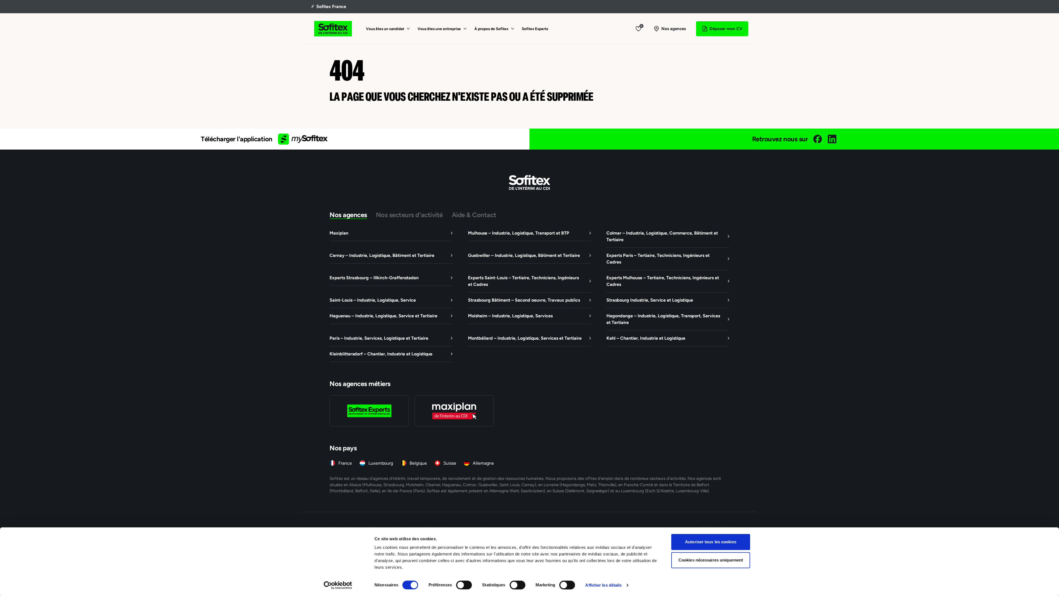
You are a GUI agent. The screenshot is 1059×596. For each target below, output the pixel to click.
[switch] (464, 585)
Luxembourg (380, 463)
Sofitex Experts (535, 28)
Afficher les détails (603, 585)
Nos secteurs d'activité (409, 215)
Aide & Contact (474, 215)
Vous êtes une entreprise (439, 28)
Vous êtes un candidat (385, 28)
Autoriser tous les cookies (710, 541)
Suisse (449, 463)
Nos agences (348, 215)
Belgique (418, 463)
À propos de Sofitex (491, 28)
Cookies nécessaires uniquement (710, 560)
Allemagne (483, 463)
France (345, 463)
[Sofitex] (333, 28)
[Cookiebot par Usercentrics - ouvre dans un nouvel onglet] (338, 585)
